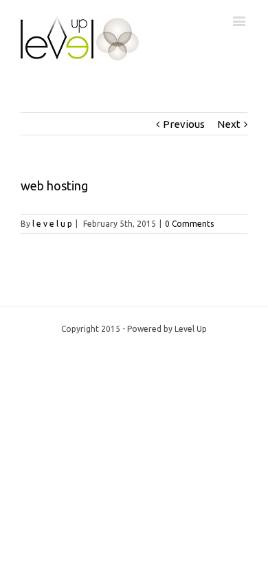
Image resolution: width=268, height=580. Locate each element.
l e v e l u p (52, 223)
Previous (184, 124)
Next (229, 124)
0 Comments (189, 223)
